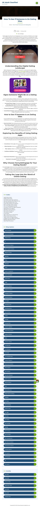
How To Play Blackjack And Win (10, 206)
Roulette (6, 397)
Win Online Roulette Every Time (10, 202)
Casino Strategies (8, 274)
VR (5, 460)
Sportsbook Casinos (9, 441)
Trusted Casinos (8, 449)
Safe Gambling (8, 404)
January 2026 (7, 481)
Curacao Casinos (8, 286)
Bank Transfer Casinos (9, 248)
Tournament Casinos (9, 445)
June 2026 (7, 478)
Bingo (6, 260)
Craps (6, 282)
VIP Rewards (7, 456)
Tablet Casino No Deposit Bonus (11, 217)
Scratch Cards (8, 408)
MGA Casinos (7, 367)
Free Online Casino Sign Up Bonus (11, 199)
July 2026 (7, 474)
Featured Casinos (8, 297)
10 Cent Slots (6, 213)
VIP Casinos (7, 453)
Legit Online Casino (8, 197)
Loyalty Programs (8, 360)
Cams (6, 267)
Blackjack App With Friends (9, 219)
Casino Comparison (9, 271)
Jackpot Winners (8, 334)
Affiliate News (8, 237)
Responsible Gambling (9, 393)
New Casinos (7, 371)
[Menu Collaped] (37, 3)
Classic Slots (7, 278)
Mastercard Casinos (9, 364)
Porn (6, 386)
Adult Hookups (8, 230)
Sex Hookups (21, 33)
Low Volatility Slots (9, 356)
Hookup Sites (7, 323)
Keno (6, 338)
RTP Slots (7, 401)
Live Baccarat (7, 345)
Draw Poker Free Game (8, 220)
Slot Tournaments (8, 438)
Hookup (6, 319)
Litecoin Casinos (8, 341)
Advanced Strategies (9, 234)
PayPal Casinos (8, 382)
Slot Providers (8, 434)
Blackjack (7, 263)
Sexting (6, 427)
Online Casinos (8, 378)
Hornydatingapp (21, 71)
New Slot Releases (9, 375)
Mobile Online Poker (8, 198)
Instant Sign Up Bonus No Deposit (11, 203)
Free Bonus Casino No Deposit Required (12, 207)
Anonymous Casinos (9, 245)
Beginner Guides (8, 252)
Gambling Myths (8, 308)
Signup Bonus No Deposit (9, 208)
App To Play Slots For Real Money (11, 214)
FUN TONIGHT (20, 56)
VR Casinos (7, 464)
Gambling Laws (8, 304)
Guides (6, 315)
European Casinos (8, 293)
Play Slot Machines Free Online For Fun (12, 201)
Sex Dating (7, 419)
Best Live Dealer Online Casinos (10, 204)
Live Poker (7, 352)
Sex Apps (7, 412)
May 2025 (7, 492)
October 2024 (8, 496)
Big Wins (6, 256)
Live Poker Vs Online (8, 212)
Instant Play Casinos (9, 330)
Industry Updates (8, 326)
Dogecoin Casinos (8, 289)
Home (10, 24)
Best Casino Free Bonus (9, 211)
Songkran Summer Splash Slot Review (12, 218)
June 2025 (7, 489)
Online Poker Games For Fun (10, 215)
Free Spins (7, 300)
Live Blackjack (8, 349)
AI (5, 241)
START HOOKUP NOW (20, 90)
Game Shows (7, 312)
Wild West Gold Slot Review (9, 209)
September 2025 (8, 485)
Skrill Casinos (7, 430)
